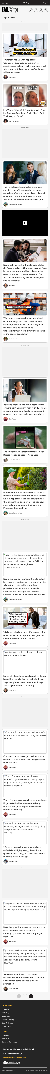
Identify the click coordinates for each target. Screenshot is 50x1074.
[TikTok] (41, 10)
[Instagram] (31, 10)
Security (37, 1070)
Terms (27, 1070)
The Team (5, 1035)
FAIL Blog (25, 3)
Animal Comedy (8, 1020)
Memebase (6, 1016)
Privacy (32, 1070)
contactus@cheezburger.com (14, 1057)
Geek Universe (7, 1023)
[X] (46, 10)
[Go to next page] (31, 996)
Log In (45, 3)
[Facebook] (36, 10)
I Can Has (5, 1009)
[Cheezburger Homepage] (25, 1063)
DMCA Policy (44, 1070)
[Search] (6, 2)
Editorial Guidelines (9, 1042)
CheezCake (6, 1026)
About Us (5, 1039)
